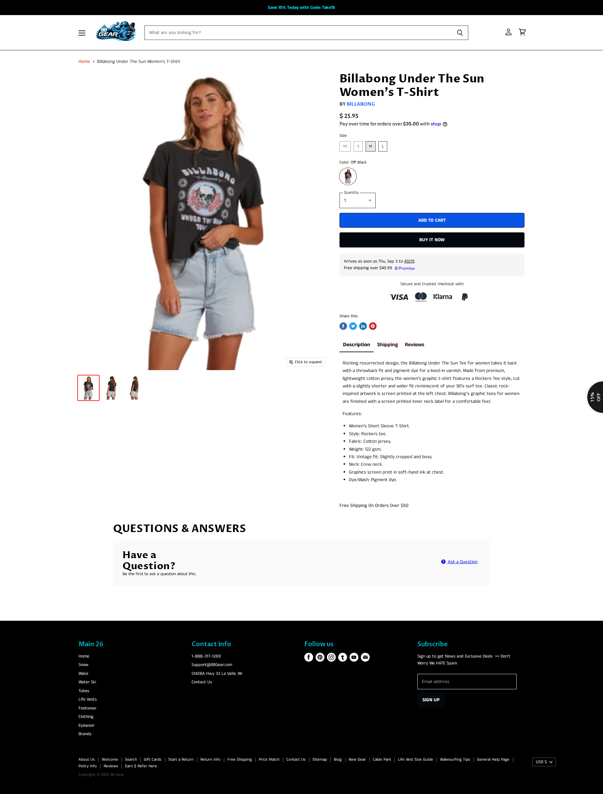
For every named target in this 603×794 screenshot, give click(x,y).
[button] (302, 387)
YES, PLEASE (349, 474)
